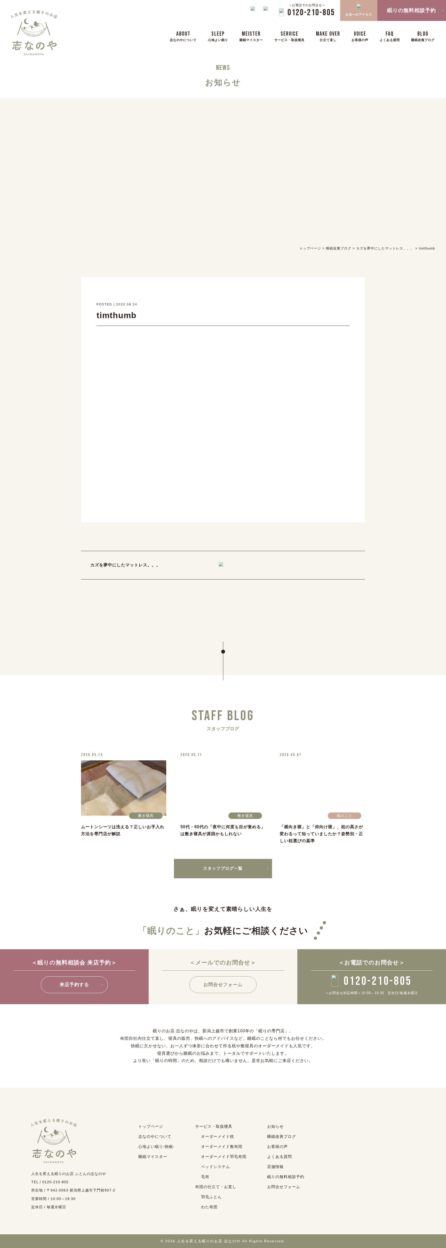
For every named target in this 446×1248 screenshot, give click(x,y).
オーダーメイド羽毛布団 (223, 1156)
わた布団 (209, 1207)
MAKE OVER (328, 36)
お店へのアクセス (358, 14)
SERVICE (289, 36)
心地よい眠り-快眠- (156, 1146)
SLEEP (218, 36)
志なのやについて (154, 1136)
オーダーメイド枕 (217, 1136)
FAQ (390, 36)
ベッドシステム (215, 1166)
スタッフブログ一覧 (223, 868)
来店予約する (74, 984)
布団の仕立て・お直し (215, 1187)
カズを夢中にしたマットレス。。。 (125, 565)
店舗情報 (275, 1166)
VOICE (360, 36)
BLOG (423, 36)
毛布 (205, 1176)
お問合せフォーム (223, 984)
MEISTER (251, 36)
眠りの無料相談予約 (285, 1176)
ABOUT (183, 36)
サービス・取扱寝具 (213, 1126)
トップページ (150, 1126)
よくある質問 (279, 1156)
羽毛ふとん (211, 1197)
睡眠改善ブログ (281, 1136)
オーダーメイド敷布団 (221, 1146)
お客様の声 (277, 1146)
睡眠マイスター (152, 1156)
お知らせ (275, 1126)
